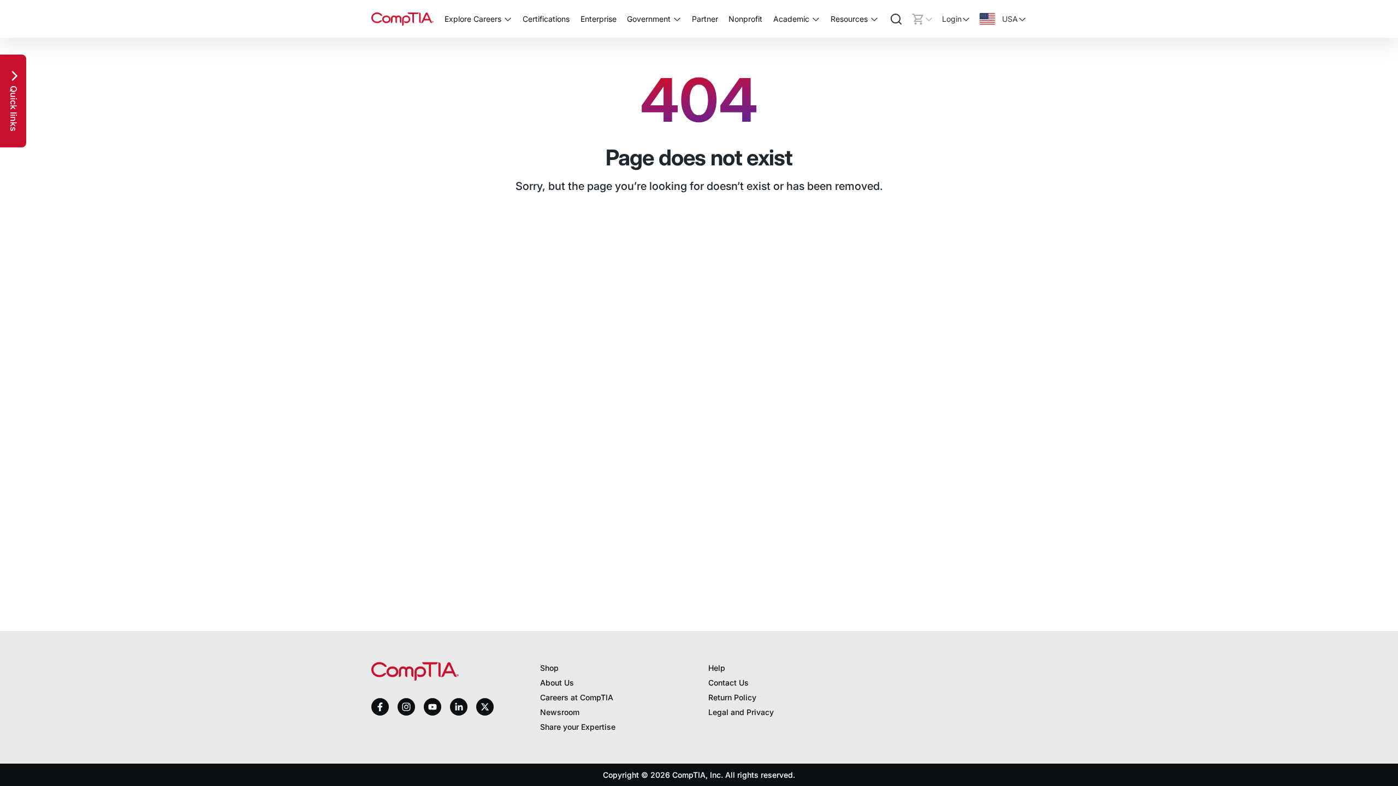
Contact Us (728, 682)
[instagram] (406, 707)
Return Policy (732, 697)
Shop (549, 667)
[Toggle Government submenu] (677, 19)
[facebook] (380, 707)
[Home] (402, 19)
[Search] (896, 19)
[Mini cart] (922, 19)
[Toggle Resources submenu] (874, 19)
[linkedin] (458, 706)
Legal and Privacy (741, 712)
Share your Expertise (577, 726)
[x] (485, 707)
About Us (557, 682)
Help (716, 667)
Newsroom (559, 712)
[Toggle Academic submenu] (815, 19)
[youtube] (432, 707)
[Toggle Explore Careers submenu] (507, 19)
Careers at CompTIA (576, 697)
